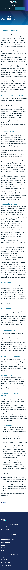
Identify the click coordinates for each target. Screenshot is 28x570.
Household (4, 545)
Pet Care (3, 550)
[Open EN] (16, 5)
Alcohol (3, 537)
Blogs (2, 557)
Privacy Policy (5, 529)
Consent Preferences (6, 527)
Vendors (5, 502)
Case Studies (4, 559)
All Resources (14, 524)
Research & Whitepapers (7, 562)
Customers (5, 499)
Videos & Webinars (6, 565)
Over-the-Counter (6, 548)
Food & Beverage (5, 542)
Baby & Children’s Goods (7, 539)
